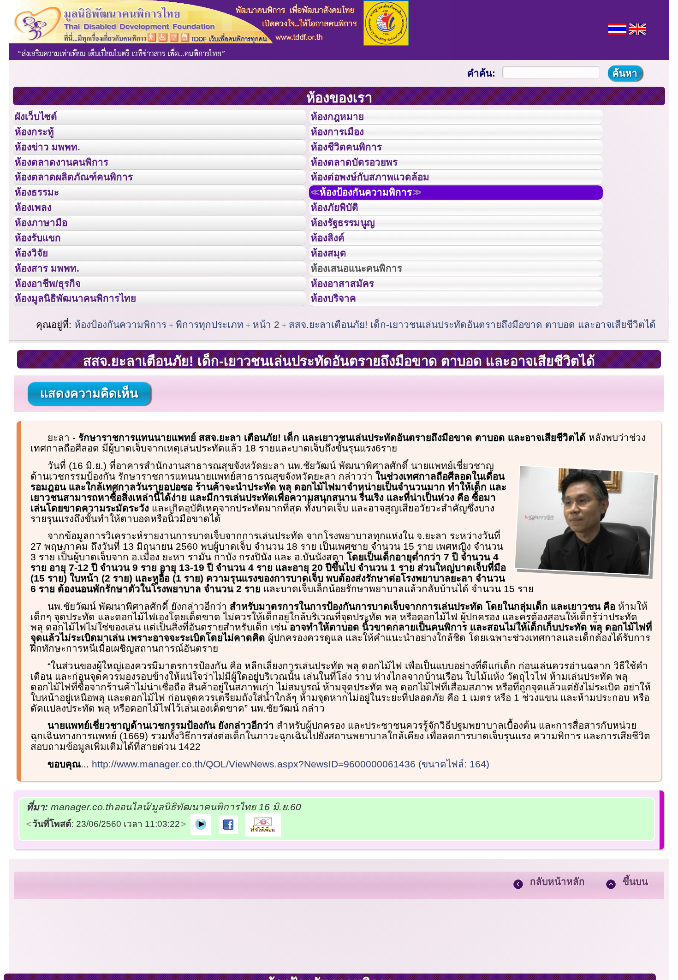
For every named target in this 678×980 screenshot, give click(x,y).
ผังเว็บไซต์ (43, 119)
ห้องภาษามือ (48, 264)
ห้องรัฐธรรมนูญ (352, 264)
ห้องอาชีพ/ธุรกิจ (57, 347)
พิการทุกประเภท (210, 396)
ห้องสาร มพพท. (55, 326)
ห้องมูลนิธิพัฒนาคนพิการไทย (89, 367)
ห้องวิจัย (38, 305)
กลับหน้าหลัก (557, 953)
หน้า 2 (266, 396)
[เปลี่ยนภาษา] (617, 28)
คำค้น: (481, 73)
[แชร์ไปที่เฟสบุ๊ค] (228, 895)
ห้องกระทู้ (41, 140)
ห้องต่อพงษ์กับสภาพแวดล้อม (383, 202)
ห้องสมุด (334, 305)
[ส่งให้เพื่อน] (263, 895)
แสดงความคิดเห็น (89, 465)
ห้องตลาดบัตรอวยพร (365, 181)
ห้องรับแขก (45, 285)
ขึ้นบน (635, 953)
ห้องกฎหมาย (345, 119)
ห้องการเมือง (345, 140)
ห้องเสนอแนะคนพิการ (368, 326)
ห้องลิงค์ (334, 285)
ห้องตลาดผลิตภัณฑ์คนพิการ (87, 202)
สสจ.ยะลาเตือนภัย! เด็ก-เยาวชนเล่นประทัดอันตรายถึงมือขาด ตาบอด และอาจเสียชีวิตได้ (472, 396)
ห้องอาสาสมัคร (351, 347)
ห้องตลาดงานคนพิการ (73, 181)
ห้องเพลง (39, 243)
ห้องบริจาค (341, 367)
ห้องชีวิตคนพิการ (356, 160)
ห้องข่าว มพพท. (56, 160)
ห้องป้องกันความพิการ (379, 222)
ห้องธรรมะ (44, 222)
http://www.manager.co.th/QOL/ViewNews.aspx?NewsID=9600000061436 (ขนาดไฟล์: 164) (290, 836)
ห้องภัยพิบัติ (342, 243)
